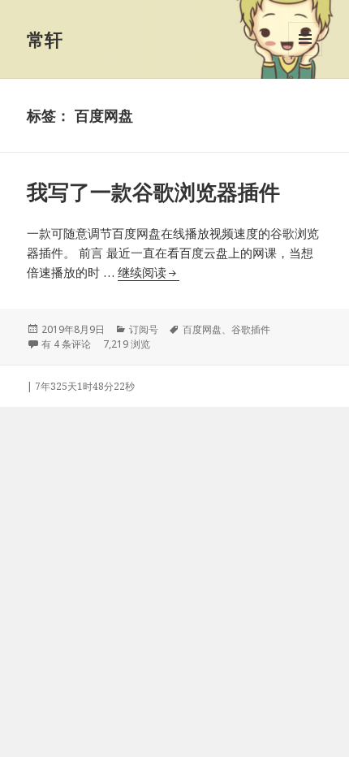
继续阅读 (148, 272)
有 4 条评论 (66, 344)
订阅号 (143, 329)
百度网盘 (202, 329)
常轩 (44, 39)
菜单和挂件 (305, 55)
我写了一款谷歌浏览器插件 (153, 191)
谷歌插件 (250, 329)
